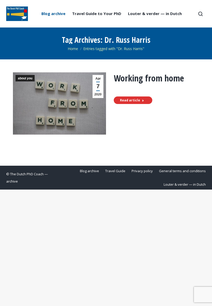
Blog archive (53, 13)
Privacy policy (142, 171)
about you (25, 78)
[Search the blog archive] (200, 13)
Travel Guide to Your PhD (96, 13)
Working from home (149, 78)
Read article (130, 100)
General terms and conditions (182, 171)
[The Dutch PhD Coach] (17, 13)
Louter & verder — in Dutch (155, 13)
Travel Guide (115, 171)
